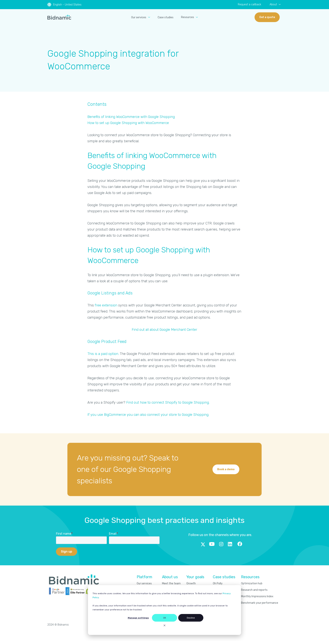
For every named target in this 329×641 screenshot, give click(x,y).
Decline (191, 617)
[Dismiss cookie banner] (164, 626)
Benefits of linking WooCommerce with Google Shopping (131, 117)
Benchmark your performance (259, 602)
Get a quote (267, 17)
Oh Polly (218, 583)
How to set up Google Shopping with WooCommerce (128, 123)
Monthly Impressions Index (257, 596)
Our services (138, 17)
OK (164, 617)
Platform (144, 577)
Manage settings (138, 617)
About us (170, 577)
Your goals (195, 577)
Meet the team (171, 583)
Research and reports (254, 590)
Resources (187, 17)
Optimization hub (251, 583)
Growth (191, 583)
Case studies (165, 17)
